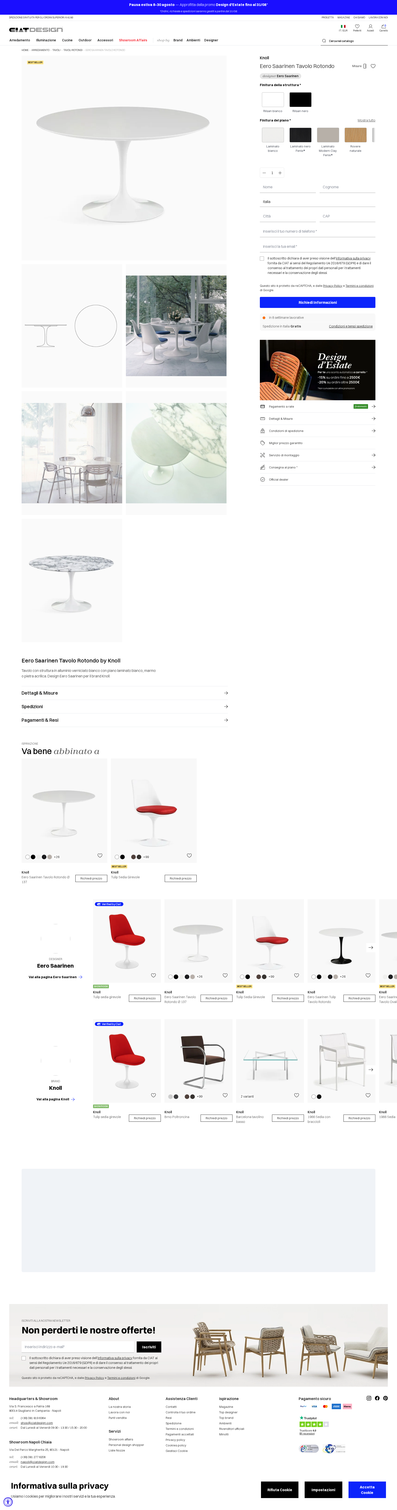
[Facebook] (377, 1413)
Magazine (343, 18)
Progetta (328, 18)
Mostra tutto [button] (366, 120)
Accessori (105, 40)
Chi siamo (359, 18)
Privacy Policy (332, 285)
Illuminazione (46, 40)
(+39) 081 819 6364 (33, 1418)
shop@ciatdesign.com (37, 1423)
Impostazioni (323, 1489)
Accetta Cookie (367, 1490)
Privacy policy (175, 1440)
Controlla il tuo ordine (181, 1412)
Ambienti (193, 40)
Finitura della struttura (280, 85)
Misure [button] (357, 66)
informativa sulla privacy (353, 258)
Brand (177, 40)
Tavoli (56, 50)
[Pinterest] (385, 1413)
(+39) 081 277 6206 (33, 1457)
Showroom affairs (121, 1439)
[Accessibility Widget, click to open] (8, 1502)
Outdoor (85, 40)
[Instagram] (369, 1413)
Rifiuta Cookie (279, 1489)
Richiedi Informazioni (318, 302)
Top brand (226, 1418)
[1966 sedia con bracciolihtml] (341, 1061)
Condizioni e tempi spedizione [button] (351, 326)
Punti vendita (118, 1418)
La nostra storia (120, 1407)
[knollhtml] (55, 1061)
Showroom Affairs (133, 40)
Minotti (224, 1434)
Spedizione (173, 1423)
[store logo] (36, 29)
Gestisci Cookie (177, 1451)
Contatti (171, 1407)
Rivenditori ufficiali (231, 1429)
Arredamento (19, 40)
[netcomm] (309, 1448)
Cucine (67, 40)
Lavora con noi (378, 18)
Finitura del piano (275, 120)
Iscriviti (149, 1347)
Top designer (228, 1412)
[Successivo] (222, 348)
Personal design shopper (126, 1445)
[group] (64, 821)
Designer (211, 40)
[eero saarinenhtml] (55, 938)
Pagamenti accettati (180, 1434)
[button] (343, 28)
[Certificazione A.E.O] (334, 1448)
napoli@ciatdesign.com (37, 1462)
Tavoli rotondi (72, 50)
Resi (169, 1418)
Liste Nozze (117, 1450)
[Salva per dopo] (373, 66)
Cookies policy (176, 1445)
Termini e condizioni (360, 285)
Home (25, 50)
